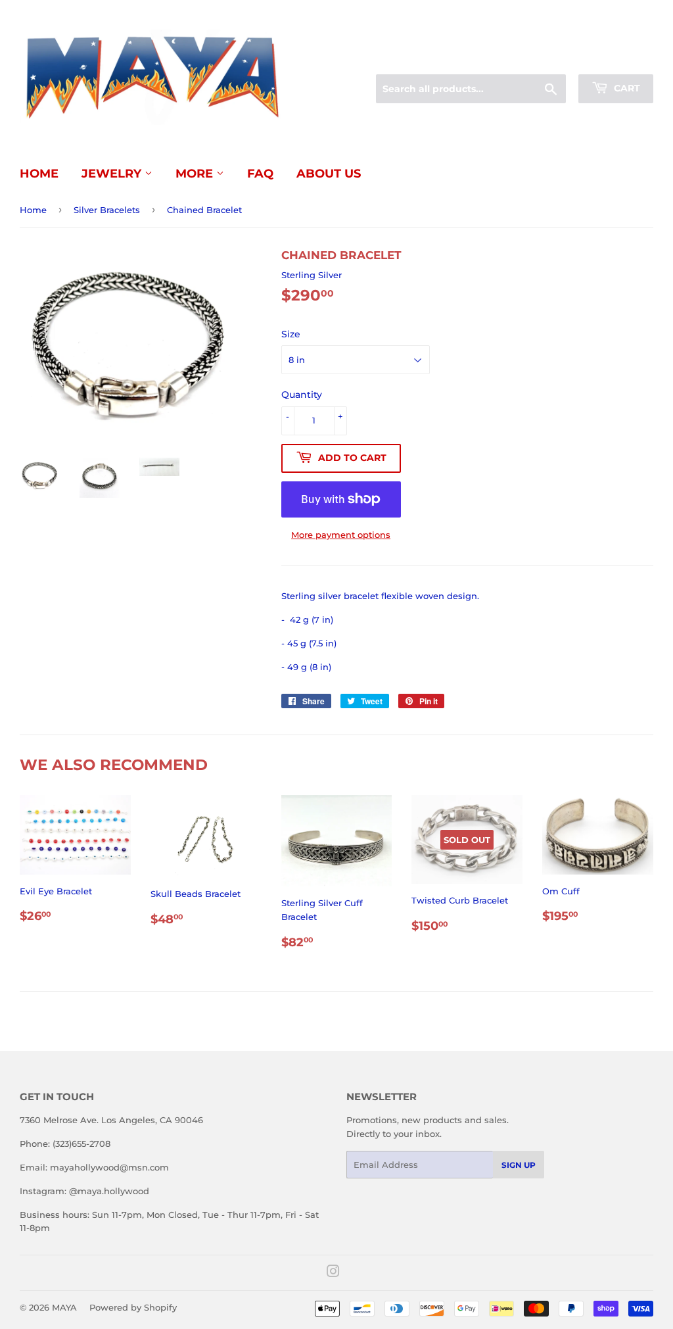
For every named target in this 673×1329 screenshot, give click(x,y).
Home (39, 173)
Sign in (549, 58)
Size (290, 334)
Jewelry (113, 173)
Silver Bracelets (107, 210)
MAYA (64, 1307)
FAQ (260, 173)
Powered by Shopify (133, 1307)
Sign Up (518, 1165)
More (195, 173)
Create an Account (617, 58)
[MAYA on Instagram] (333, 1273)
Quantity (301, 394)
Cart (625, 88)
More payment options (340, 534)
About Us (328, 173)
